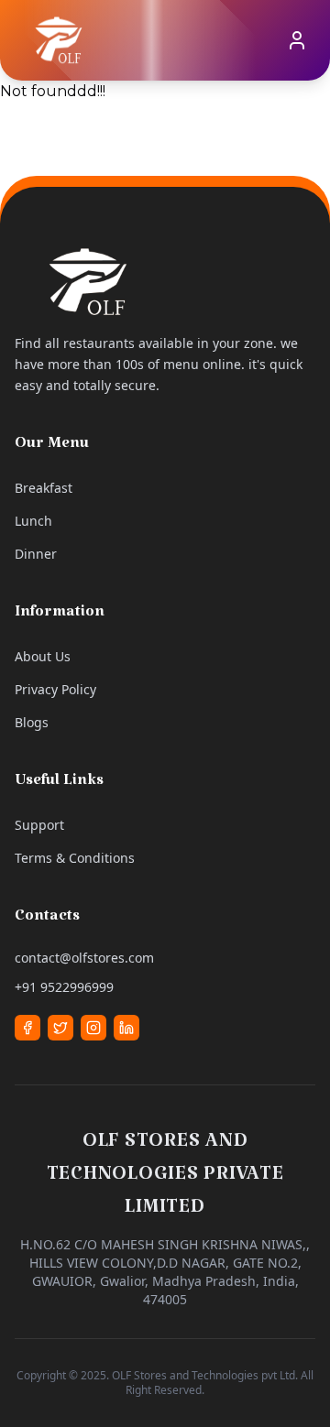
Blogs (32, 722)
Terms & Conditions (75, 857)
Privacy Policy (55, 689)
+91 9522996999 (64, 987)
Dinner (36, 553)
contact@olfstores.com (84, 957)
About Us (43, 656)
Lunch (33, 520)
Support (39, 824)
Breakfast (43, 487)
